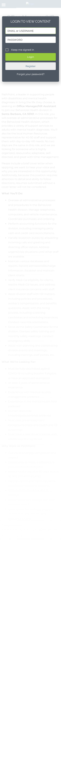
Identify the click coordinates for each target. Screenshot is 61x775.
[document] (30, 387)
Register (31, 66)
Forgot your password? (31, 74)
